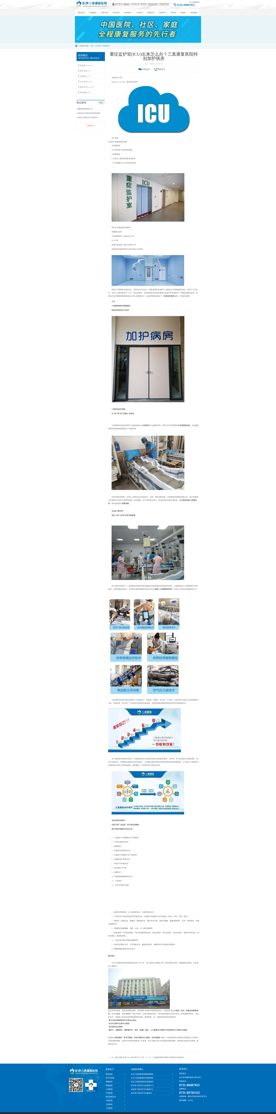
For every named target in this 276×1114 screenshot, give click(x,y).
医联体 (173, 12)
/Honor (85, 71)
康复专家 (104, 12)
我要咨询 (90, 126)
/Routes (85, 92)
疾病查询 (127, 12)
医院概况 (92, 12)
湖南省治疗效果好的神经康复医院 (89, 113)
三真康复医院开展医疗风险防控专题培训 (168, 1057)
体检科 (183, 12)
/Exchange (86, 82)
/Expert (85, 76)
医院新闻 (106, 46)
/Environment (86, 87)
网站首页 (81, 12)
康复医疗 (150, 12)
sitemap (190, 1100)
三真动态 (139, 12)
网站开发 (191, 1096)
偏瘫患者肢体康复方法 (85, 109)
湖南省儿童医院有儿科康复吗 (87, 117)
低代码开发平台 (201, 1096)
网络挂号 (161, 69)
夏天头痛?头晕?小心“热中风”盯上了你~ (130, 1057)
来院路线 (194, 12)
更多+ (101, 102)
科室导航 (116, 12)
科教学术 (162, 12)
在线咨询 (146, 69)
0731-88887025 (186, 4)
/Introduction (86, 65)
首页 (91, 46)
